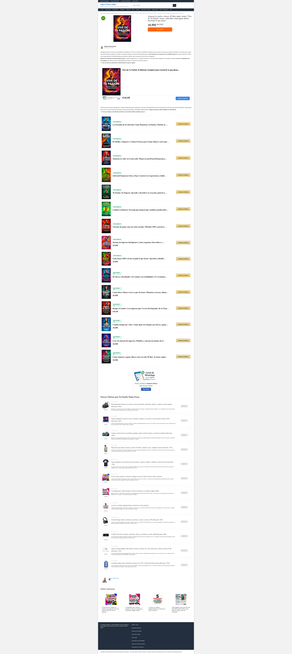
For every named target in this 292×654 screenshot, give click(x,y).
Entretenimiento (115, 9)
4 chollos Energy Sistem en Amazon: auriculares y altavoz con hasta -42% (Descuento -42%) (137, 520)
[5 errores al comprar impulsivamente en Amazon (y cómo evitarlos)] (105, 506)
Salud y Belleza (108, 9)
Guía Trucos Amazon (104, 1)
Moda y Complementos (164, 9)
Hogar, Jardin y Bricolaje (145, 9)
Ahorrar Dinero (135, 1)
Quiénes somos (135, 624)
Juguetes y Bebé (155, 9)
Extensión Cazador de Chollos (138, 643)
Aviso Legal (134, 637)
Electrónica (128, 9)
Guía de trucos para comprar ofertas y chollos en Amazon (115, 13)
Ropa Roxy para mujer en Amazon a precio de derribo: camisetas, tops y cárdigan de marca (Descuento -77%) (141, 447)
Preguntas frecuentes (136, 628)
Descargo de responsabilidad (138, 640)
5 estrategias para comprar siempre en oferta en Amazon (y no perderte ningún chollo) (135, 491)
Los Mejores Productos (125, 1)
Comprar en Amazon (183, 98)
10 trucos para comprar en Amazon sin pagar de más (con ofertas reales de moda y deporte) (136, 476)
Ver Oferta (160, 29)
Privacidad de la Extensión (137, 647)
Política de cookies (136, 634)
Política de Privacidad (136, 631)
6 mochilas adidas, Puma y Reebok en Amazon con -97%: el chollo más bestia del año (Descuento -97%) (140, 563)
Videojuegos (122, 9)
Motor (133, 9)
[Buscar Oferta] (174, 5)
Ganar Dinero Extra (115, 1)
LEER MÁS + (184, 406)
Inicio (102, 9)
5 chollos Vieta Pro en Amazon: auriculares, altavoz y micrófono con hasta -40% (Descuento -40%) (138, 534)
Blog (171, 9)
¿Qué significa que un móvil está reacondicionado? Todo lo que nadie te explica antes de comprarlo (181, 610)
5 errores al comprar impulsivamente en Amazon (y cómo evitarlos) (130, 505)
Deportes (137, 9)
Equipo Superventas (110, 46)
